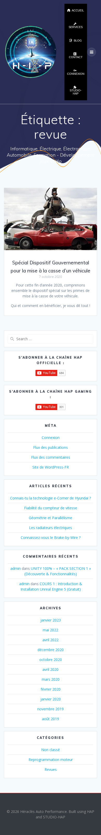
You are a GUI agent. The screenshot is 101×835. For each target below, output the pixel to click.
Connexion (51, 437)
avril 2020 (50, 669)
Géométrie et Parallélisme (50, 517)
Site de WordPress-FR (50, 467)
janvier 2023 (50, 620)
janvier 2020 (50, 699)
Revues (51, 769)
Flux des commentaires (50, 457)
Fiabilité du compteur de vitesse (50, 507)
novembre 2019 (50, 708)
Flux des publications (50, 447)
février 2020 (51, 689)
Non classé (50, 749)
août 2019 (50, 718)
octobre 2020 (50, 659)
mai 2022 (50, 629)
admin (15, 568)
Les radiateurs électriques (50, 527)
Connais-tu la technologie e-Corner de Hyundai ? (50, 498)
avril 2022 (50, 639)
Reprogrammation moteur (50, 759)
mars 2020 (51, 679)
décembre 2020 (51, 649)
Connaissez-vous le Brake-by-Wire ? (51, 537)
